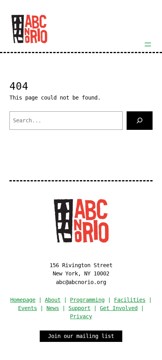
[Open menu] (148, 44)
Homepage (22, 300)
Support (79, 308)
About (53, 300)
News (52, 308)
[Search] (140, 120)
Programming (87, 300)
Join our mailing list (81, 336)
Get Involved (119, 308)
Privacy (81, 316)
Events (27, 308)
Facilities (129, 300)
